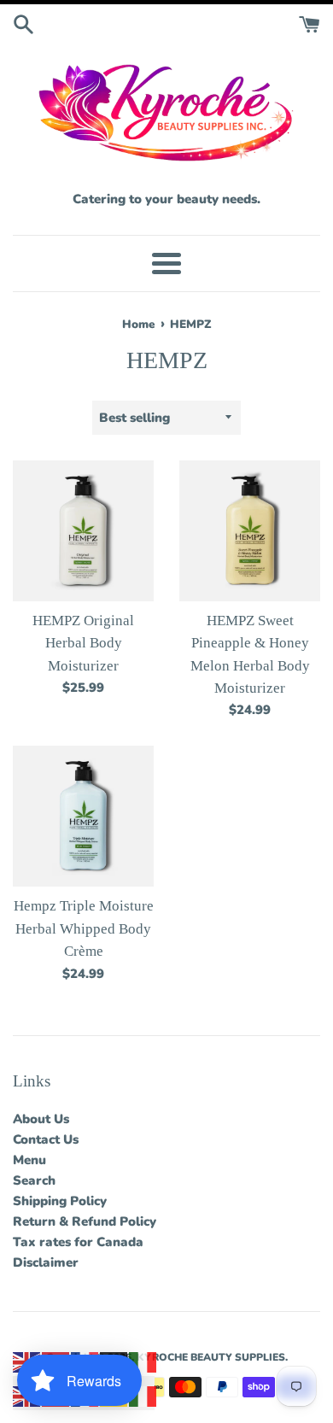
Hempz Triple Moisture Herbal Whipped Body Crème (84, 928)
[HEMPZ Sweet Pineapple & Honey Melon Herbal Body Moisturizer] (249, 530)
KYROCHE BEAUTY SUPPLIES (211, 1357)
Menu (29, 1159)
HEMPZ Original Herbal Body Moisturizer (83, 643)
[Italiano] (143, 1361)
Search (34, 1180)
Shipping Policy (60, 1200)
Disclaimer (46, 1262)
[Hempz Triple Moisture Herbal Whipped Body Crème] (83, 816)
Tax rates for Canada (78, 1241)
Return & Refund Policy (84, 1221)
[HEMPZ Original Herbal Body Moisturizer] (83, 530)
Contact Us (46, 1139)
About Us (41, 1118)
